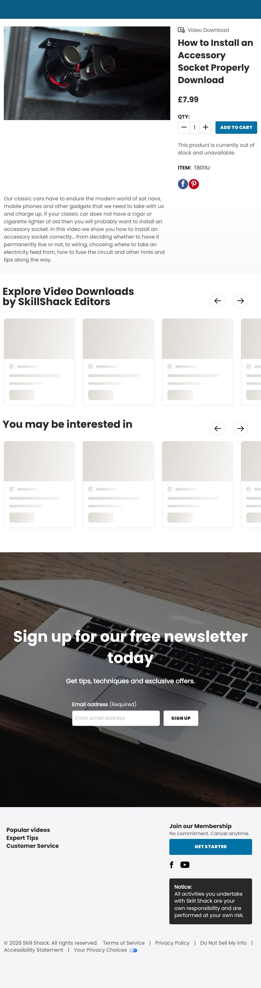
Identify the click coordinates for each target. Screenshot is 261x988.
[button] (184, 127)
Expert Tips (22, 838)
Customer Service (32, 846)
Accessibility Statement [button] (33, 950)
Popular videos (28, 830)
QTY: (184, 116)
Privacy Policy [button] (172, 943)
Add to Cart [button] (236, 127)
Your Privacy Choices (100, 950)
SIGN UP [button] (181, 718)
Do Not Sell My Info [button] (223, 943)
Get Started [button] (210, 846)
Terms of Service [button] (124, 943)
